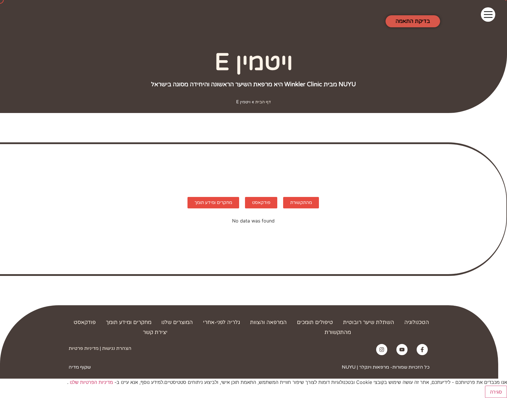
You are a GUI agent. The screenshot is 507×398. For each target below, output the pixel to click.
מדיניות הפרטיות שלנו (90, 382)
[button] (488, 14)
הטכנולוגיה (416, 322)
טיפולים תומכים (315, 322)
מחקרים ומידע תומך (128, 322)
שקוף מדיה (80, 367)
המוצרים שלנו (177, 322)
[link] (422, 349)
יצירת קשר (155, 332)
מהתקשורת (338, 332)
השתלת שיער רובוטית (368, 322)
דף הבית (263, 102)
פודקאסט (85, 322)
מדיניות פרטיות (84, 348)
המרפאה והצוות (268, 322)
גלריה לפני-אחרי (221, 322)
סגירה (496, 392)
